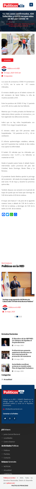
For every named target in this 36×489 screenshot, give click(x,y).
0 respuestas (8, 76)
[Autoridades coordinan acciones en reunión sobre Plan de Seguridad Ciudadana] (6, 367)
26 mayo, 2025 (19, 345)
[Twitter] (5, 418)
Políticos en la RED (13, 68)
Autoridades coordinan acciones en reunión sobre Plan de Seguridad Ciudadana (22, 366)
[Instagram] (10, 418)
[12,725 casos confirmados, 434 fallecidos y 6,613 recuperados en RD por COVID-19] (18, 44)
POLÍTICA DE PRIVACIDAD (20, 485)
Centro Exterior (9, 442)
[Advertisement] (18, 243)
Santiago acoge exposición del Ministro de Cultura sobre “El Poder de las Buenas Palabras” (17, 300)
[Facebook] (14, 418)
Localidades (8, 438)
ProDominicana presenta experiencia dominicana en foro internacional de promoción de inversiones (22, 353)
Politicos (7, 450)
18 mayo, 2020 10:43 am (12, 73)
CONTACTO (8, 474)
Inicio (3, 22)
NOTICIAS (7, 466)
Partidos (7, 454)
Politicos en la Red (9, 478)
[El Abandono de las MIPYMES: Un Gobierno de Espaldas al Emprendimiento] (6, 342)
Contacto (7, 458)
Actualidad (12, 22)
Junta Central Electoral (12, 434)
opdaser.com (10, 483)
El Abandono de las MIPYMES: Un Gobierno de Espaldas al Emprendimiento (22, 340)
